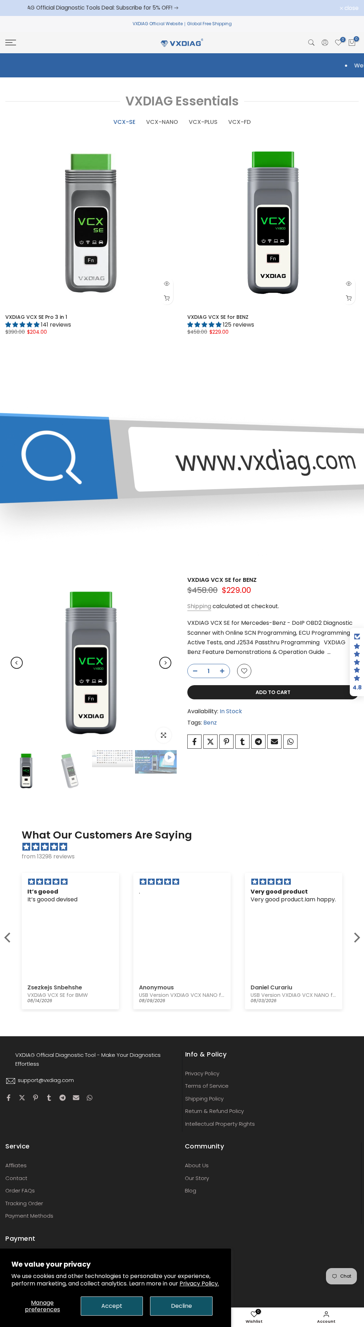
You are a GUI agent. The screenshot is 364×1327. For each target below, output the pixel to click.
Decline (181, 1306)
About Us (197, 1165)
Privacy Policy (202, 1073)
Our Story (197, 1178)
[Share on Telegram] (258, 742)
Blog (190, 1190)
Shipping (199, 606)
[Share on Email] (274, 742)
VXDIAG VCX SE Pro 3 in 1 (36, 317)
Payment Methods (29, 1215)
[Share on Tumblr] (242, 742)
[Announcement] (188, 7)
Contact (16, 1178)
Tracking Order (24, 1203)
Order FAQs (20, 1190)
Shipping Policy (204, 1098)
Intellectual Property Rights (220, 1123)
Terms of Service (207, 1086)
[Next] (165, 663)
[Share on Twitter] (210, 742)
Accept (111, 1306)
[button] (9, 938)
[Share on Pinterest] (226, 742)
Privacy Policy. (199, 1283)
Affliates (16, 1165)
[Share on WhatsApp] (290, 742)
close (16, 8)
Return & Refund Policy (214, 1111)
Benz (210, 723)
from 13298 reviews (48, 856)
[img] (186, 847)
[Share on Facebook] (194, 742)
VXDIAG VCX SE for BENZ (217, 317)
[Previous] (17, 663)
